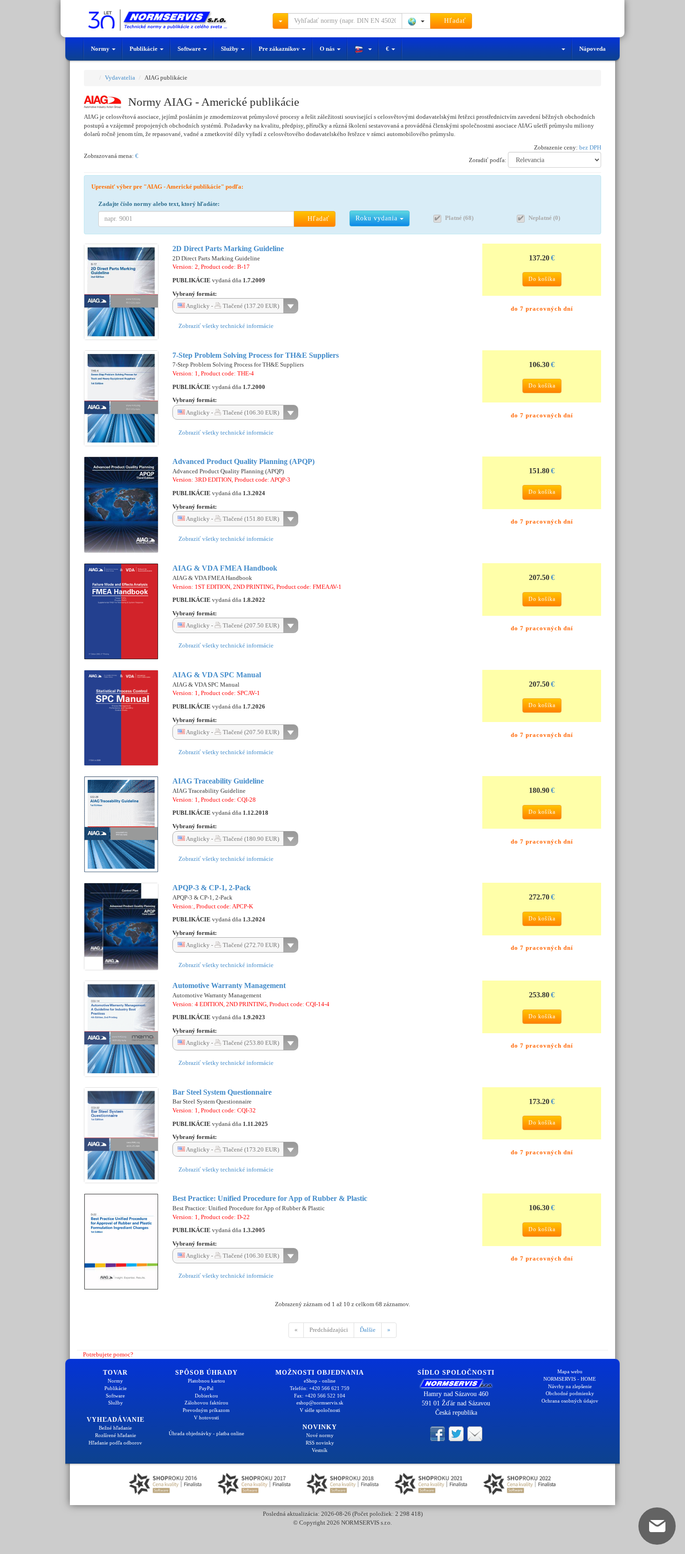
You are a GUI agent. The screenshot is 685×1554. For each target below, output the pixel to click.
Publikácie (144, 48)
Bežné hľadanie (115, 1428)
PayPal (206, 1388)
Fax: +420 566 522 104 (319, 1395)
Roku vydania (378, 218)
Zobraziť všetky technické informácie (225, 325)
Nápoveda (592, 48)
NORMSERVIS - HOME (569, 1379)
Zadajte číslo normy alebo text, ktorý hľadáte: (158, 203)
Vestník (320, 1450)
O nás (328, 48)
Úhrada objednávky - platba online (206, 1433)
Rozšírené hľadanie (115, 1435)
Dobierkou (206, 1395)
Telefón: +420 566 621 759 (319, 1388)
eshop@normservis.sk (319, 1402)
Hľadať (454, 20)
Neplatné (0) (544, 217)
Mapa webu (569, 1371)
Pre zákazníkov (280, 48)
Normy (101, 48)
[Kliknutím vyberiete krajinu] (416, 21)
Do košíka (541, 279)
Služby (230, 48)
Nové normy (320, 1435)
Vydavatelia (120, 77)
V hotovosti (206, 1417)
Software (190, 48)
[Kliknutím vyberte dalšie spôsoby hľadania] (280, 21)
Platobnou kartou (206, 1381)
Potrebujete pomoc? (107, 1354)
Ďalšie (368, 1329)
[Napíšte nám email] (474, 1433)
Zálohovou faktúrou (206, 1402)
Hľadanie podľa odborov (115, 1442)
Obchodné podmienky (570, 1393)
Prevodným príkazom (206, 1410)
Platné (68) (459, 217)
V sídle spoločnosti (320, 1410)
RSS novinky (320, 1442)
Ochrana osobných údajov (569, 1401)
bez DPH (590, 147)
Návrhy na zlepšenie (570, 1386)
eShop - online (320, 1381)
